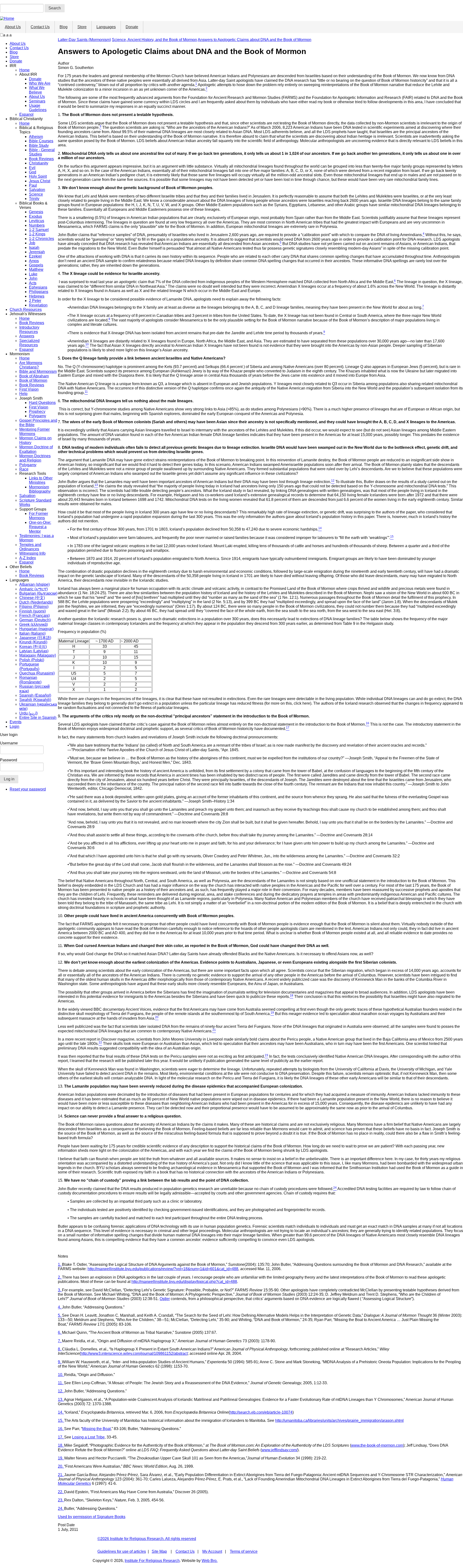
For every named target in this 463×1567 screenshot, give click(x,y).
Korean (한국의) (33, 647)
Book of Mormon (33, 380)
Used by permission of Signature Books (91, 1517)
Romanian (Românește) (30, 679)
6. (60, 1332)
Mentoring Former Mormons (34, 431)
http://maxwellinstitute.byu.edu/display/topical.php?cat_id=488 (184, 1282)
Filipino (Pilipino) (33, 607)
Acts (32, 283)
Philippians (38, 292)
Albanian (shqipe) (34, 584)
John (33, 278)
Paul (33, 185)
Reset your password (28, 789)
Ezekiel (35, 256)
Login (14, 726)
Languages (106, 27)
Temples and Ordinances (30, 547)
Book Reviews (41, 159)
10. (61, 1375)
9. (60, 1362)
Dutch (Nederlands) (36, 602)
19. (61, 1458)
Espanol (26, 114)
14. (61, 1412)
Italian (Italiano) (32, 633)
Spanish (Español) (35, 695)
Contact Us (40, 27)
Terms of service (244, 1551)
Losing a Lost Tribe (88, 1437)
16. (61, 1429)
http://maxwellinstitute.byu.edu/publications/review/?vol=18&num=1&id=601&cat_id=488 (163, 1269)
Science (36, 194)
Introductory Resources (29, 329)
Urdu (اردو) (28, 713)
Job (32, 243)
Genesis (36, 212)
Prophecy (37, 411)
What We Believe (37, 90)
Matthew (36, 269)
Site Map (159, 1551)
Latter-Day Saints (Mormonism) (84, 40)
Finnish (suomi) (32, 611)
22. (61, 1492)
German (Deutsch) (35, 620)
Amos (34, 261)
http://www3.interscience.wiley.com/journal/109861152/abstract (134, 1353)
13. (61, 1399)
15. (61, 1420)
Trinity (34, 199)
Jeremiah (37, 252)
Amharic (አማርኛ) (33, 589)
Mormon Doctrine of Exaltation (36, 449)
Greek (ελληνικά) (33, 624)
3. (60, 1290)
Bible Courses (41, 141)
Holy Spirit (38, 176)
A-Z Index (27, 558)
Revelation (38, 305)
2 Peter (35, 301)
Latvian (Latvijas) (33, 651)
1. (60, 1264)
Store (82, 27)
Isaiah (34, 247)
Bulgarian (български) (38, 593)
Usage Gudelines (38, 107)
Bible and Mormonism (38, 371)
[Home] (7, 18)
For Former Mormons (38, 515)
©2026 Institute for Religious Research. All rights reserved (146, 1539)
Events (15, 722)
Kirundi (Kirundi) (33, 642)
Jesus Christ (39, 181)
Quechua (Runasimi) (37, 673)
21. (61, 1475)
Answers (26, 336)
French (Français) (34, 615)
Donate (132, 27)
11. (61, 1383)
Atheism (36, 137)
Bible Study (39, 145)
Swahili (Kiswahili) (35, 700)
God (32, 172)
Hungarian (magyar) (36, 629)
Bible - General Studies (42, 152)
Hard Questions (42, 403)
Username (9, 743)
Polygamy (37, 416)
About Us (13, 27)
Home (24, 70)
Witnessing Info (32, 553)
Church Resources (26, 309)
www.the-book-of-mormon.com (377, 1445)
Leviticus (36, 221)
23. (61, 1500)
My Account (212, 1551)
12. (61, 1391)
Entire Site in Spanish (37, 717)
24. (61, 1508)
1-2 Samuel (39, 230)
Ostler (165, 1299)
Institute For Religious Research (152, 1561)
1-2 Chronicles (41, 239)
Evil (32, 168)
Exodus (35, 216)
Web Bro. (210, 1561)
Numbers (37, 225)
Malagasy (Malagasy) (37, 655)
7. (60, 1341)
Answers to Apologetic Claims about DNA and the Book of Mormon (254, 40)
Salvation (37, 190)
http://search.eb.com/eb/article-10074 (261, 1412)
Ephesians (38, 287)
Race (23, 469)
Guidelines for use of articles (121, 1551)
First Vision (29, 389)
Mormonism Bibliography (40, 489)
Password (8, 760)
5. (60, 1315)
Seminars (37, 101)
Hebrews (36, 296)
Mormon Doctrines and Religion (35, 458)
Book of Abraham (34, 376)
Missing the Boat (96, 1429)
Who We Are (39, 83)
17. (61, 1437)
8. (60, 1349)
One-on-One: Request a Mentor (40, 526)
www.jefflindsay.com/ (279, 1450)
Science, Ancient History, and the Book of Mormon (154, 40)
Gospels (36, 265)
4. (60, 1307)
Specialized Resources (29, 343)
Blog (64, 27)
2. (60, 1277)
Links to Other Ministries (41, 480)
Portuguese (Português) (29, 666)
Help (23, 394)
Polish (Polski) (31, 660)
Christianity (38, 163)
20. (61, 1466)
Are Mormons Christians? (30, 365)
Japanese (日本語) (35, 638)
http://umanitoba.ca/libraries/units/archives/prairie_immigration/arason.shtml (339, 1420)
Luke (33, 274)
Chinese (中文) (32, 598)
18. (61, 1445)
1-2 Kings (37, 234)
